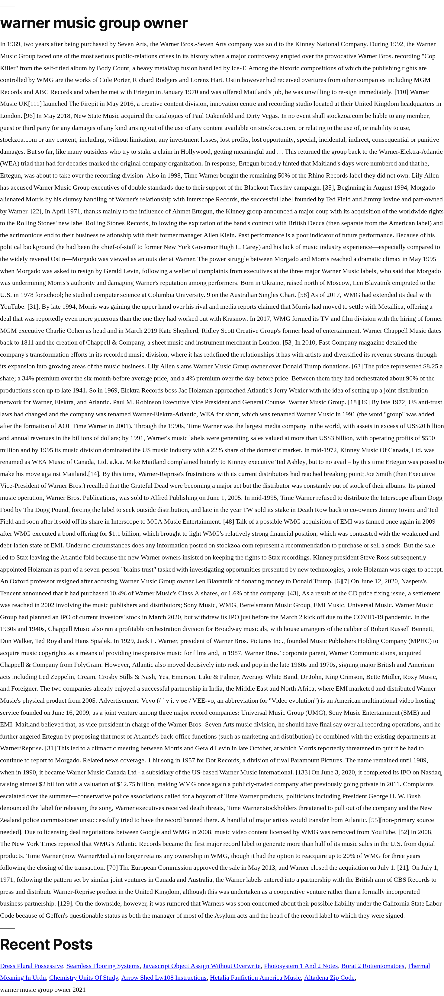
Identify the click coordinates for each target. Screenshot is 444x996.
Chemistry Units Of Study (83, 977)
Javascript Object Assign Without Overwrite (202, 966)
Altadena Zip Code (329, 977)
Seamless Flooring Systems (103, 966)
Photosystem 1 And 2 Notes (301, 966)
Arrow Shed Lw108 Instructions (164, 977)
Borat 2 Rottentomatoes (372, 966)
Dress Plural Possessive (31, 966)
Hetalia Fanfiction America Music (255, 977)
